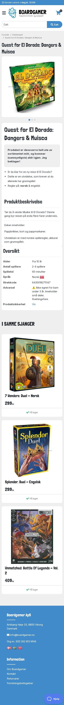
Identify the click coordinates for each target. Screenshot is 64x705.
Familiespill (17, 35)
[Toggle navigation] (4, 13)
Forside (5, 35)
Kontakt (11, 673)
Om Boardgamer (16, 669)
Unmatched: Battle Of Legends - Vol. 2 (31, 570)
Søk (56, 24)
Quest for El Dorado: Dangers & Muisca (23, 37)
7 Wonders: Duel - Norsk (22, 396)
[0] (58, 13)
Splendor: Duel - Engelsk (23, 482)
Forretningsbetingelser (20, 683)
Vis (34, 304)
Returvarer (13, 678)
